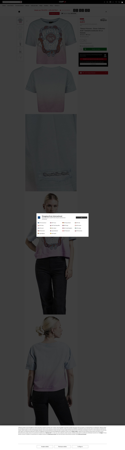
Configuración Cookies (52, 434)
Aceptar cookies (45, 446)
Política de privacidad (82, 434)
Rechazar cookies (62, 446)
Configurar (80, 446)
